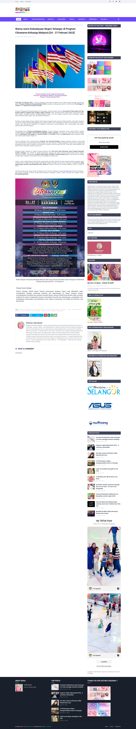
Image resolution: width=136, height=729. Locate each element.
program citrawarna (77, 309)
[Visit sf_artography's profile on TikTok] (90, 588)
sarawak (44, 310)
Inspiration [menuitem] (93, 19)
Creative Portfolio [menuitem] (38, 19)
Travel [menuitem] (71, 19)
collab (20, 309)
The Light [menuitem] (104, 19)
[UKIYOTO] (104, 272)
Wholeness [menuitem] (61, 19)
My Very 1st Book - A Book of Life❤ (100, 283)
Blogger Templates (46, 726)
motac (69, 309)
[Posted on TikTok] (118, 588)
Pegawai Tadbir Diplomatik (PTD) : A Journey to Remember (107, 446)
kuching (48, 309)
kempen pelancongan (39, 309)
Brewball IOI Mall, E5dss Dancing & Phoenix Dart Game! (107, 512)
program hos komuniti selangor (23, 310)
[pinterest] (119, 1)
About (21, 1)
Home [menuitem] (18, 19)
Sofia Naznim (20, 36)
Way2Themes (29, 726)
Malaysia (64, 309)
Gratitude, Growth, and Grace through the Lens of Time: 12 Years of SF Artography (108, 486)
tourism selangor (51, 310)
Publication (28, 1)
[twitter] (116, 1)
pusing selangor (36, 310)
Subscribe (104, 147)
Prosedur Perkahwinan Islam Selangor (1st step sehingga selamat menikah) (108, 438)
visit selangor (22, 25)
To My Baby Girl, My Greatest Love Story (107, 477)
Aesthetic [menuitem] (81, 19)
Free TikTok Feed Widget (105, 666)
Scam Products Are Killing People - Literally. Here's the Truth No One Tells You (108, 504)
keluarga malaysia (28, 309)
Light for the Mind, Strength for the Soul (107, 470)
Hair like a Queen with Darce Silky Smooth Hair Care (106, 454)
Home (16, 1)
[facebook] (113, 1)
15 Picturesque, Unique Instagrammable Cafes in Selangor (107, 462)
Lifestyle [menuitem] (50, 19)
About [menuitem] (25, 19)
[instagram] (110, 1)
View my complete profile (30, 687)
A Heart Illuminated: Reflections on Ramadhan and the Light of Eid (107, 495)
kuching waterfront (56, 309)
